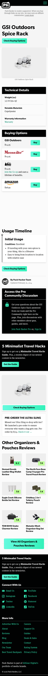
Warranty (9, 122)
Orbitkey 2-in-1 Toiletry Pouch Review (33, 500)
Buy (35, 143)
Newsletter (7, 642)
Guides (27, 633)
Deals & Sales (30, 638)
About (5, 628)
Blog (4, 638)
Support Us (29, 628)
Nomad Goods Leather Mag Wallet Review (11, 472)
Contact (27, 642)
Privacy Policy (30, 652)
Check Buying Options (14, 41)
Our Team (6, 647)
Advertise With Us (10, 624)
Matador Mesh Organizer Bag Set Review (35, 528)
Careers (27, 624)
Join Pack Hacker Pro (21, 329)
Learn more (29, 15)
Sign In (38, 329)
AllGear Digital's (30, 663)
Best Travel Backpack (12, 652)
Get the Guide (10, 364)
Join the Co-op (11, 172)
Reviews (6, 633)
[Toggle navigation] (45, 3)
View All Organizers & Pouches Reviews (24, 543)
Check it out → (25, 432)
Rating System (30, 647)
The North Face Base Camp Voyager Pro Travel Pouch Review (36, 472)
